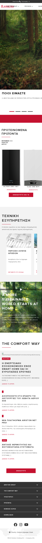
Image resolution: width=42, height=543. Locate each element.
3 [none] (30, 111)
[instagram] (20, 525)
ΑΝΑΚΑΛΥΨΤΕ (21, 471)
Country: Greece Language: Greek (22, 532)
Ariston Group (12, 6)
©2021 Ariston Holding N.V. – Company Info (21, 538)
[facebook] (15, 525)
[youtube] (26, 525)
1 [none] (18, 111)
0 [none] (11, 111)
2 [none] (24, 111)
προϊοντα (28, 6)
